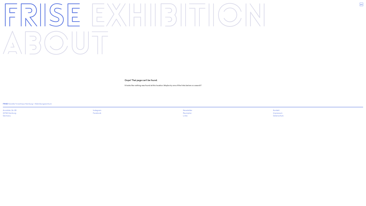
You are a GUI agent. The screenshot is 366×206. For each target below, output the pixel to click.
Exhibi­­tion (178, 17)
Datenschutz (278, 116)
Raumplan (187, 113)
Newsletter (187, 110)
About (55, 45)
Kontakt (276, 110)
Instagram (97, 110)
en (361, 4)
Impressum (278, 113)
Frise (41, 17)
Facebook (97, 113)
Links (185, 116)
